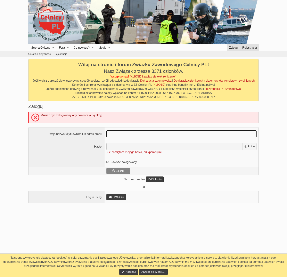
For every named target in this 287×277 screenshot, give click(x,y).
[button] (53, 47)
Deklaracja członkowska (155, 80)
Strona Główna (40, 47)
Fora (62, 47)
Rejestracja (60, 54)
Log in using (94, 197)
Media (102, 47)
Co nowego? (82, 47)
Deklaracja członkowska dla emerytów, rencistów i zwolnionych (214, 80)
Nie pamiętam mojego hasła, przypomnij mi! (134, 152)
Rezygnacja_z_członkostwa (223, 88)
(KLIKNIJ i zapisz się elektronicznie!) (153, 76)
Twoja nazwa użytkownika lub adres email (75, 133)
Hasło (98, 146)
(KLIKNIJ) (159, 84)
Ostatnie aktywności (39, 54)
